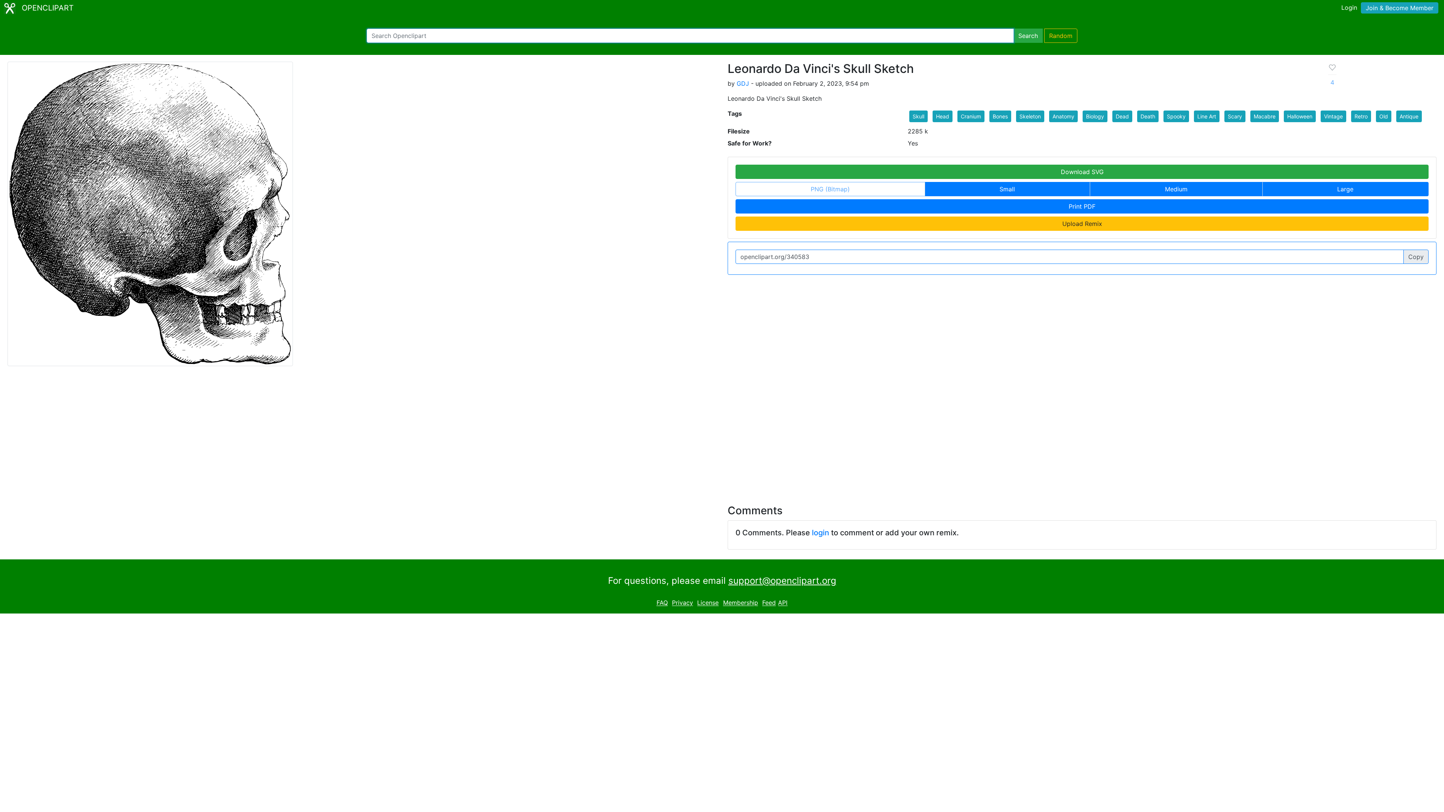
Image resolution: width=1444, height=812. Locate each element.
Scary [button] (1235, 116)
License (708, 603)
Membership (740, 603)
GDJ (743, 83)
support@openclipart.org (782, 580)
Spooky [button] (1176, 116)
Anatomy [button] (1063, 116)
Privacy (682, 603)
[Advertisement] (722, 430)
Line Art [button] (1206, 116)
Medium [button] (1176, 189)
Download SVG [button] (1082, 172)
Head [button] (942, 116)
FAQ (662, 603)
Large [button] (1345, 189)
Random (1060, 35)
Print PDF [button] (1082, 206)
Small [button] (1007, 189)
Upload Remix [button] (1082, 223)
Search (1028, 35)
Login (1349, 7)
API (782, 603)
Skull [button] (918, 116)
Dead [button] (1122, 116)
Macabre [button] (1265, 116)
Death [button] (1148, 116)
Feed (769, 603)
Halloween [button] (1299, 116)
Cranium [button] (971, 116)
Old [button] (1383, 116)
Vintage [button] (1333, 116)
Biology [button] (1095, 116)
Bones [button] (1000, 116)
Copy (1416, 257)
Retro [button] (1361, 116)
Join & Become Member (1399, 8)
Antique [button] (1409, 116)
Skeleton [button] (1030, 116)
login (820, 532)
